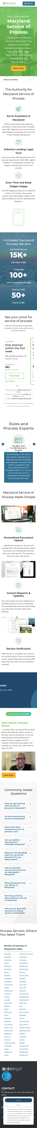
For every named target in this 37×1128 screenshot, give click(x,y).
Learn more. (11, 1113)
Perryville (22, 988)
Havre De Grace (10, 1043)
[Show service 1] (16, 385)
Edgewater (8, 1003)
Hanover (7, 1037)
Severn (21, 1018)
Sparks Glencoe (24, 1027)
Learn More (9, 775)
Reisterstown (24, 1000)
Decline (18, 1105)
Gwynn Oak (8, 1027)
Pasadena (22, 981)
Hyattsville (8, 1046)
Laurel (6, 1055)
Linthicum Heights (26, 954)
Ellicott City (8, 1012)
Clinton (6, 988)
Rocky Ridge (24, 1012)
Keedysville (8, 1052)
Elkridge (7, 1006)
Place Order (18, 68)
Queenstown (24, 994)
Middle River (23, 966)
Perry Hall (22, 984)
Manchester (23, 963)
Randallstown (24, 997)
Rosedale (22, 1015)
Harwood (7, 1040)
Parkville (22, 978)
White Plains (23, 1049)
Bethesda (7, 969)
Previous (3, 444)
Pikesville (22, 991)
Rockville (22, 1009)
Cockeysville (8, 991)
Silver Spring (23, 1024)
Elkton (6, 1009)
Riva (20, 1006)
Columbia (7, 994)
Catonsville (8, 978)
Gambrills (7, 1021)
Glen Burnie (8, 1024)
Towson (22, 1040)
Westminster (24, 1046)
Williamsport (23, 1052)
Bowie (6, 972)
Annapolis (7, 960)
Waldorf (22, 1043)
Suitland (22, 1034)
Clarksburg (8, 981)
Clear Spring (8, 984)
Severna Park (24, 1021)
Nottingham (23, 969)
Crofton (7, 997)
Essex (6, 1015)
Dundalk (7, 1000)
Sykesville (22, 1037)
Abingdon (7, 957)
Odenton (22, 972)
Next (34, 444)
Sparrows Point (24, 1030)
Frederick (7, 1018)
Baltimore (7, 966)
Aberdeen (7, 954)
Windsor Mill (23, 1055)
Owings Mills (23, 975)
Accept (18, 1100)
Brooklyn (7, 975)
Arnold (6, 963)
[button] (18, 80)
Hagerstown (8, 1030)
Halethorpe (8, 1034)
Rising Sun (23, 1003)
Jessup (6, 1049)
